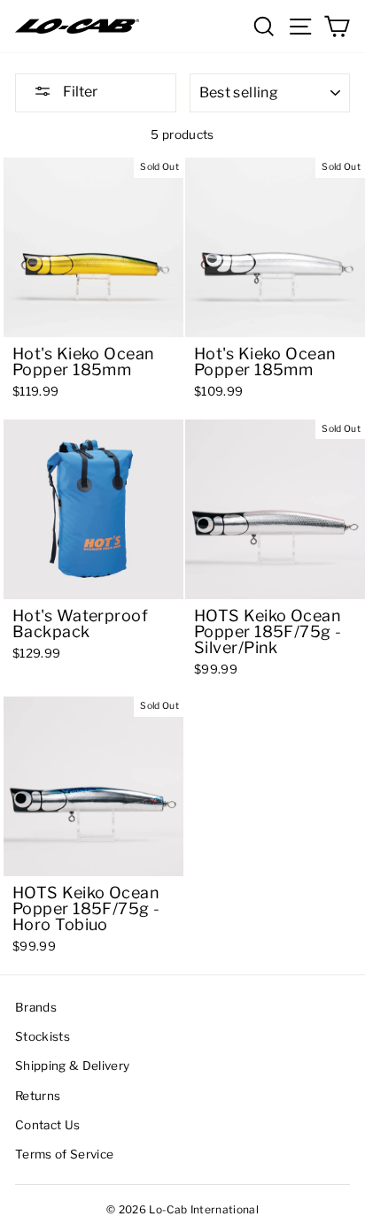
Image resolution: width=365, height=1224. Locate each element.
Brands (36, 1007)
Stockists (42, 1036)
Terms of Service (64, 1154)
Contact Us (47, 1125)
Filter (78, 91)
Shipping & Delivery (72, 1065)
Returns (37, 1096)
